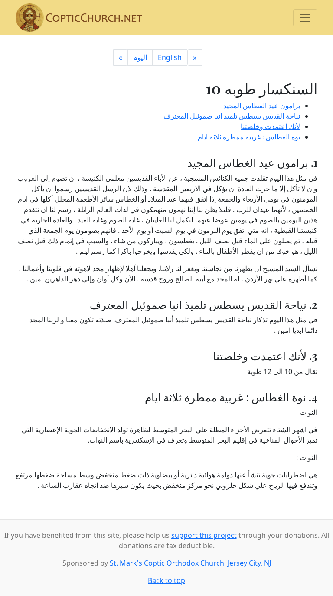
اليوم (140, 57)
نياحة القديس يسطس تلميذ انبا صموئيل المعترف (231, 116)
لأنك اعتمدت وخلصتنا (270, 126)
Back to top (166, 580)
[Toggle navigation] (305, 17)
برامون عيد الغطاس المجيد (261, 105)
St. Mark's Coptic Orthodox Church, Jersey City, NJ (190, 563)
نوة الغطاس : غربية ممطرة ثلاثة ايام (249, 137)
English (170, 57)
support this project (204, 535)
